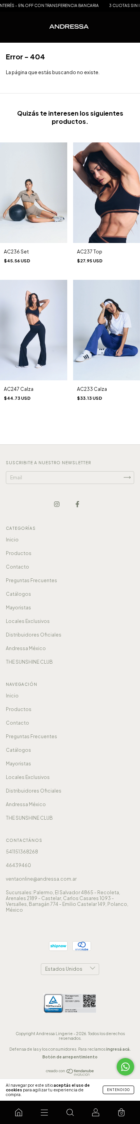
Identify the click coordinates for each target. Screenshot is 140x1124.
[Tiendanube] (70, 1074)
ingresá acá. (118, 1049)
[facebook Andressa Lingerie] (77, 504)
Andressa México (26, 648)
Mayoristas (18, 608)
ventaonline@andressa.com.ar (41, 879)
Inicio (12, 540)
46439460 (18, 865)
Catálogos (18, 594)
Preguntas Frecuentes (31, 580)
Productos (19, 553)
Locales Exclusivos (28, 621)
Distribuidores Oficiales (33, 635)
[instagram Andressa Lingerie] (57, 504)
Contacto (17, 567)
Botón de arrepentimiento (70, 1057)
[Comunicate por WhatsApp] (125, 1066)
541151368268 (22, 852)
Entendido (118, 1090)
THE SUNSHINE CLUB (29, 662)
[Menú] (44, 1112)
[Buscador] (70, 1112)
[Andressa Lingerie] (19, 1112)
